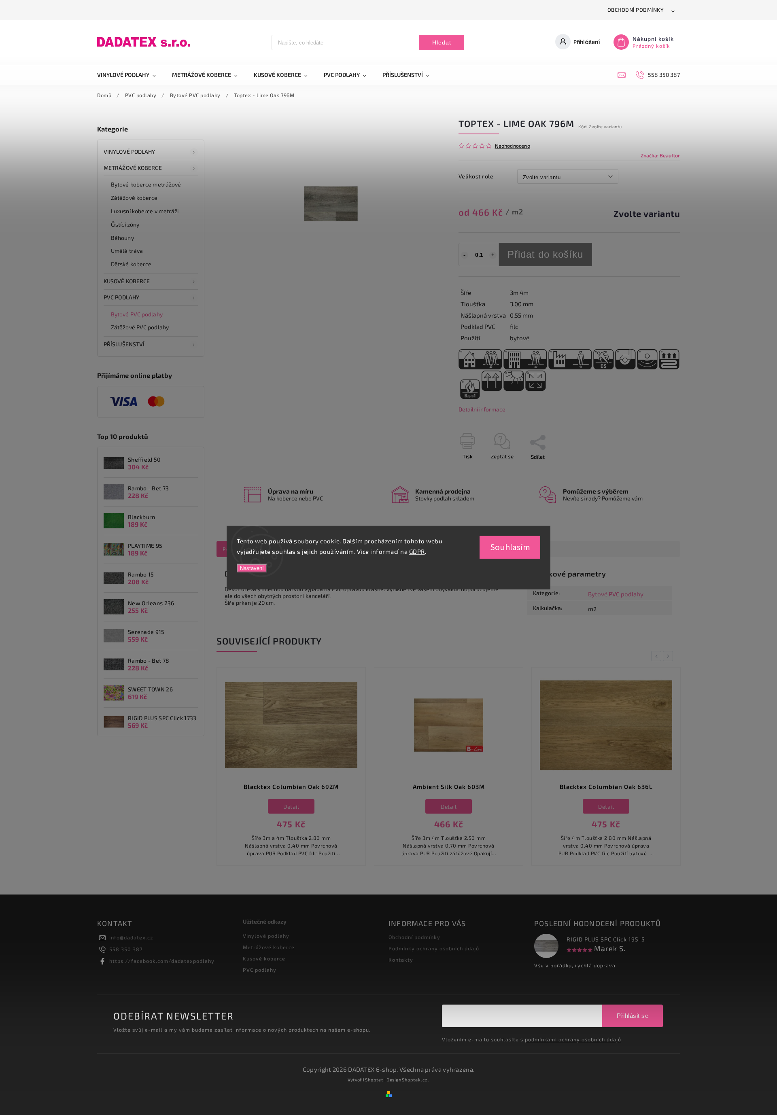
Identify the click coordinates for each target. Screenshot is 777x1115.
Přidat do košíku (545, 254)
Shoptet (374, 1079)
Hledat (441, 42)
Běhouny (122, 237)
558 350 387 (125, 949)
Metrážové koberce (133, 167)
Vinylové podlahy (129, 151)
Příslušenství (124, 344)
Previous (657, 656)
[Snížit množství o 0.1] (464, 255)
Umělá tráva (127, 250)
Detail (291, 806)
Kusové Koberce (127, 281)
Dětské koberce (131, 264)
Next (669, 656)
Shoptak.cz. (415, 1079)
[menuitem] (130, 75)
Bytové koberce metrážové (146, 184)
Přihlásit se (632, 1015)
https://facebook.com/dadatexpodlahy (161, 961)
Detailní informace (482, 409)
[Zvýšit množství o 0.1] (493, 255)
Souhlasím (510, 547)
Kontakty (400, 959)
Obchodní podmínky (635, 9)
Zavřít (654, 471)
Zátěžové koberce (134, 197)
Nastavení (252, 568)
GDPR (417, 551)
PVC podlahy (121, 297)
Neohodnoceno (512, 145)
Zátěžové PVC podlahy (140, 327)
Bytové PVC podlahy (137, 314)
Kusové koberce (264, 958)
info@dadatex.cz (131, 937)
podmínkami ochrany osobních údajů (573, 1039)
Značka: (660, 155)
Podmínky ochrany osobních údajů (433, 948)
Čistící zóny (125, 224)
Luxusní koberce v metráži (145, 211)
